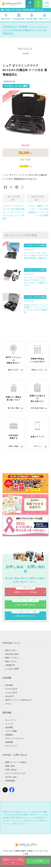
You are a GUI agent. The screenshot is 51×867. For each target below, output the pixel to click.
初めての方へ (6, 19)
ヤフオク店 (10, 689)
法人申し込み (11, 777)
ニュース (9, 724)
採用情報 (9, 742)
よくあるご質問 (12, 669)
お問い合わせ (11, 770)
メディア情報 (11, 731)
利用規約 (9, 735)
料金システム (44, 19)
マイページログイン (14, 773)
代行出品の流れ (19, 19)
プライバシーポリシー (15, 738)
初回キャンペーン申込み (13, 861)
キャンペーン (11, 720)
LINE (38, 6)
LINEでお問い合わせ (25, 603)
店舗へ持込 (10, 766)
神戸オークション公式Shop (17, 700)
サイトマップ (11, 746)
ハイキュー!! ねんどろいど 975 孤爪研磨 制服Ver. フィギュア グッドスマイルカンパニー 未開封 (14, 212)
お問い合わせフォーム (25, 614)
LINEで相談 (38, 861)
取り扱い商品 (32, 19)
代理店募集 (10, 781)
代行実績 (9, 685)
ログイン (29, 6)
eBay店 (8, 696)
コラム (8, 704)
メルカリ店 (10, 693)
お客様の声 (10, 665)
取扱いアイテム (12, 658)
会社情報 (9, 727)
